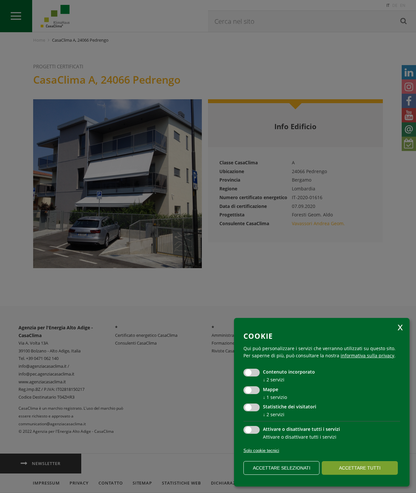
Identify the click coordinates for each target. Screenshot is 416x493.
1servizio (275, 397)
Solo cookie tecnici (261, 450)
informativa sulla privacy (367, 355)
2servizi (273, 380)
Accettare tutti (360, 468)
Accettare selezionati (281, 468)
